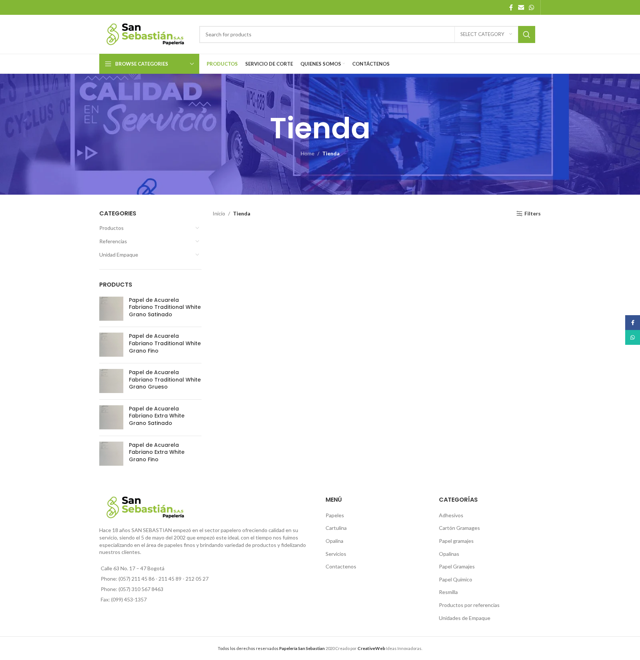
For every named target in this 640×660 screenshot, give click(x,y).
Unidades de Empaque (464, 618)
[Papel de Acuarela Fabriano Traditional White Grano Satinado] (111, 309)
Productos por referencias (469, 605)
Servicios (336, 554)
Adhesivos (451, 515)
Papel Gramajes (457, 566)
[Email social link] (521, 7)
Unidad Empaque (118, 254)
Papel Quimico (455, 579)
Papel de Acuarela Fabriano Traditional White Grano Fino (165, 343)
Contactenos (341, 566)
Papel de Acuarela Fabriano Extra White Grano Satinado (156, 416)
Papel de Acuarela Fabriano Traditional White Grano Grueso (165, 379)
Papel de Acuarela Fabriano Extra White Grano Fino (156, 452)
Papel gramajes (456, 541)
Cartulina (336, 528)
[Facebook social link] (511, 7)
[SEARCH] (526, 34)
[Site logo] (145, 33)
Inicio (219, 213)
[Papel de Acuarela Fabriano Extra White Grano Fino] (111, 454)
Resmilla (448, 592)
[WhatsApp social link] (532, 7)
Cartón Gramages (459, 528)
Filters (532, 214)
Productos (111, 228)
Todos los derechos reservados (271, 648)
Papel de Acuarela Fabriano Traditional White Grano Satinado (165, 307)
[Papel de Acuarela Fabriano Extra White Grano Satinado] (111, 417)
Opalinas (449, 554)
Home (307, 153)
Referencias (113, 241)
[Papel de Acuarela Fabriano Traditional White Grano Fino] (111, 345)
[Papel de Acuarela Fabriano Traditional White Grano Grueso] (111, 381)
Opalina (334, 541)
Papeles (335, 515)
